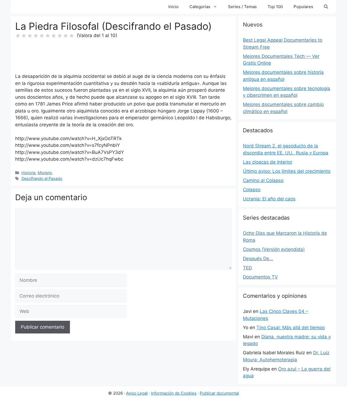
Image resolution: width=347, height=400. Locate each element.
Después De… (258, 258)
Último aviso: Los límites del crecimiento (286, 171)
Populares (303, 6)
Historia (28, 172)
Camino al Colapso (263, 180)
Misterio (45, 172)
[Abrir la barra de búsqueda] (326, 7)
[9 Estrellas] (65, 35)
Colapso (252, 189)
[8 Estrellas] (59, 35)
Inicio (173, 6)
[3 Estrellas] (30, 35)
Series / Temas (242, 6)
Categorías (199, 6)
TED (247, 267)
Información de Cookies (174, 393)
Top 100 (275, 6)
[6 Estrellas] (47, 35)
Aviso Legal (137, 393)
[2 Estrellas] (24, 35)
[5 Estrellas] (41, 35)
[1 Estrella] (18, 35)
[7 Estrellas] (53, 35)
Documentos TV (260, 277)
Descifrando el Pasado (41, 178)
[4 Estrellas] (35, 35)
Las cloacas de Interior (267, 162)
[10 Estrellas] (71, 35)
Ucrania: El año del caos (269, 198)
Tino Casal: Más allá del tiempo (290, 327)
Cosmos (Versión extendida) (274, 249)
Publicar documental (219, 393)
